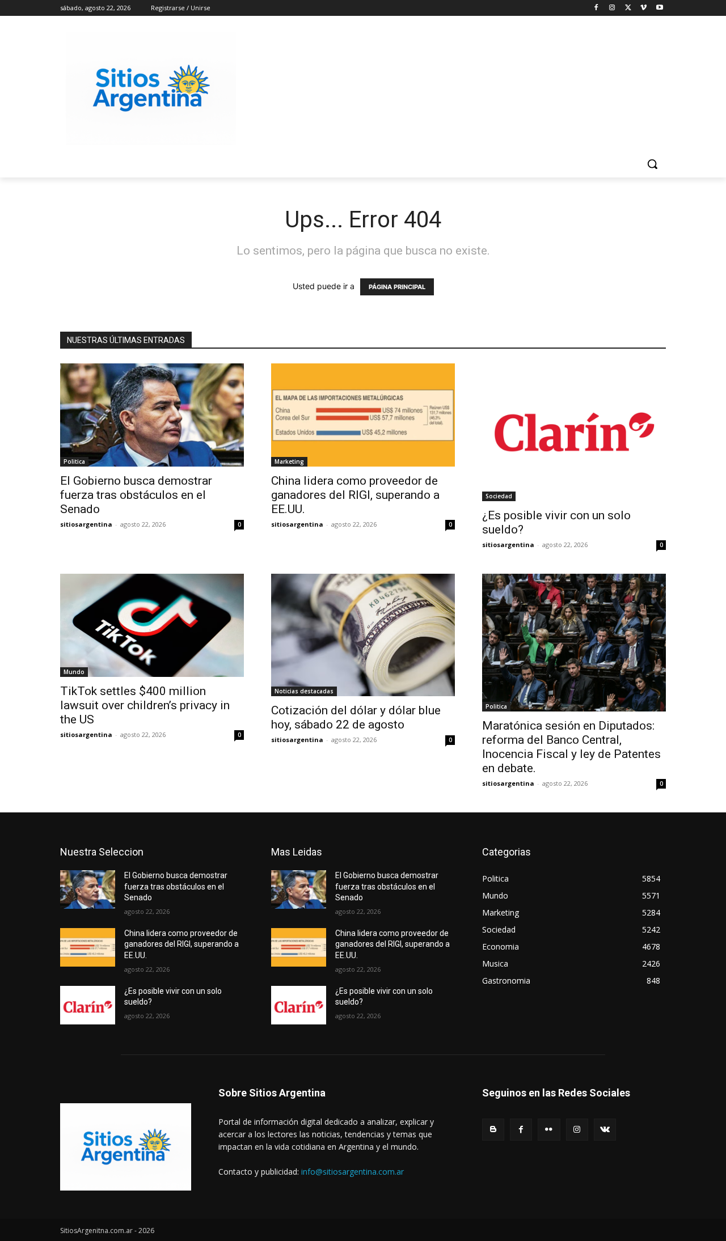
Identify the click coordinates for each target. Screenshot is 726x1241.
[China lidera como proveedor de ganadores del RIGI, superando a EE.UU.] (363, 415)
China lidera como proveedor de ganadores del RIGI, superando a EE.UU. (355, 495)
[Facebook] (596, 8)
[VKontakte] (605, 1130)
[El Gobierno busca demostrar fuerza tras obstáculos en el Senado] (152, 415)
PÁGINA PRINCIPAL (397, 287)
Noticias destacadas (304, 691)
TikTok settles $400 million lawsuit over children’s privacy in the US (145, 705)
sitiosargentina (86, 524)
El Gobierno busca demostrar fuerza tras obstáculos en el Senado (136, 495)
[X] (628, 8)
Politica (74, 461)
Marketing (289, 461)
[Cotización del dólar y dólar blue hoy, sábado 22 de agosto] (363, 635)
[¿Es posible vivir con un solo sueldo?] (574, 432)
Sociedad (499, 496)
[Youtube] (659, 8)
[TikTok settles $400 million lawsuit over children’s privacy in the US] (152, 625)
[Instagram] (612, 8)
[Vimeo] (643, 8)
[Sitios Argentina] (151, 88)
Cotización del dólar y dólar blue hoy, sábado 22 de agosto (356, 717)
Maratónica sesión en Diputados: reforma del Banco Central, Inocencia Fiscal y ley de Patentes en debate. (571, 747)
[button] (652, 163)
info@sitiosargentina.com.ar (352, 1171)
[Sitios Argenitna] (125, 1147)
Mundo (74, 672)
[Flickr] (549, 1130)
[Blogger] (493, 1130)
